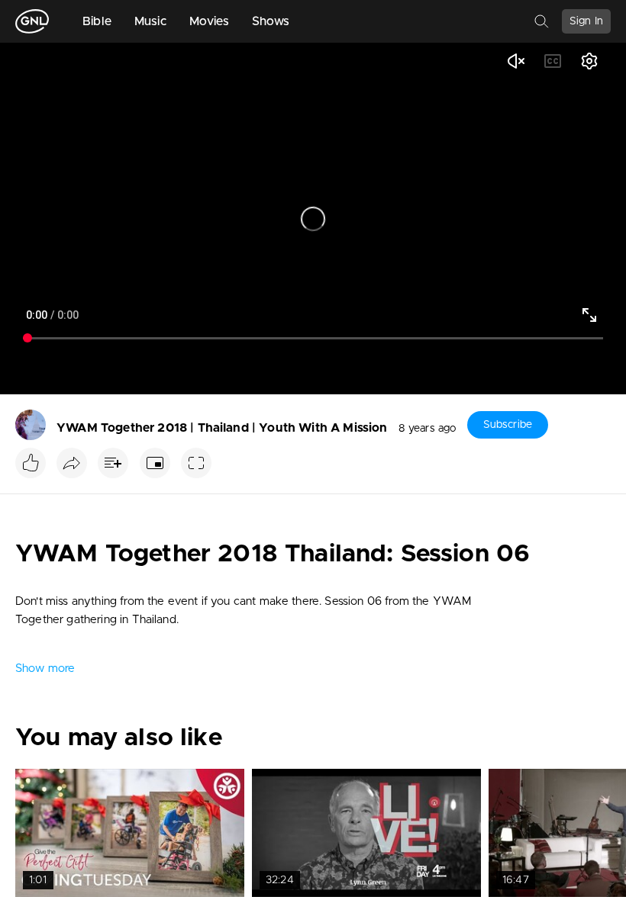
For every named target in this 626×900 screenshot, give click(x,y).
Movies (209, 21)
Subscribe (507, 424)
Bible (96, 21)
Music (150, 21)
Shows (271, 21)
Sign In (586, 21)
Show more (45, 668)
